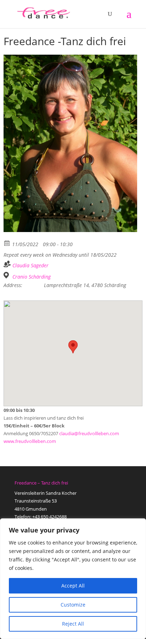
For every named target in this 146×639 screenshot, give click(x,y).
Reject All (73, 623)
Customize (73, 604)
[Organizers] (7, 264)
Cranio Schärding (31, 277)
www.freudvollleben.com (30, 441)
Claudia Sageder (30, 265)
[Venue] (7, 275)
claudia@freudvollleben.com (89, 433)
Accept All (73, 585)
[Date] (7, 242)
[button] (73, 346)
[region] (73, 578)
